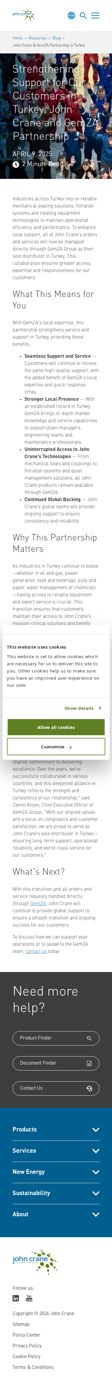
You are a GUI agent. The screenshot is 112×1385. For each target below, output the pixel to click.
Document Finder (38, 1063)
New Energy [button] (29, 1172)
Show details (79, 708)
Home (18, 38)
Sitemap (21, 1324)
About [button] (20, 1215)
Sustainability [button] (31, 1194)
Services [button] (24, 1151)
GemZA (38, 904)
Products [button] (25, 1130)
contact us (36, 951)
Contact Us (31, 1088)
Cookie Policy (26, 1357)
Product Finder (36, 1038)
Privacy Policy (27, 1346)
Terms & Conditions (33, 1367)
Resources (38, 38)
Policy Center (26, 1335)
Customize (53, 747)
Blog (57, 38)
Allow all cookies (56, 727)
